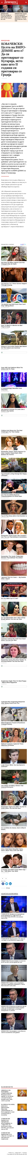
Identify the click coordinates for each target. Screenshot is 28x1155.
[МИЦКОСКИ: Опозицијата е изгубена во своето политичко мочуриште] (14, 1021)
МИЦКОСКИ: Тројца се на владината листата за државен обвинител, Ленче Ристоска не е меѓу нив (21, 17)
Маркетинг (18, 1152)
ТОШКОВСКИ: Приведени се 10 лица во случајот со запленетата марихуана (13, 939)
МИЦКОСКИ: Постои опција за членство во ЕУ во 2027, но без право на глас (6, 16)
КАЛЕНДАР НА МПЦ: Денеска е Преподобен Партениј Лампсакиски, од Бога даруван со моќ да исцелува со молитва (8, 1110)
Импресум (11, 1152)
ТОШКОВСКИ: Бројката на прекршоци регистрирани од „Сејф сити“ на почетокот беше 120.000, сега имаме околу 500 (12, 916)
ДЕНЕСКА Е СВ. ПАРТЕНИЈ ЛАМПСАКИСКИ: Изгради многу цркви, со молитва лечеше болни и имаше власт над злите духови (7, 1095)
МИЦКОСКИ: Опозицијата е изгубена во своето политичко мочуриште (13, 1031)
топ (8, 888)
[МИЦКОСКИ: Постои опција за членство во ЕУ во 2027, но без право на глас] (14, 951)
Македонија (5, 40)
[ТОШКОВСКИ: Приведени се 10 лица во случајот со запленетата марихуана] (14, 929)
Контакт (25, 1152)
